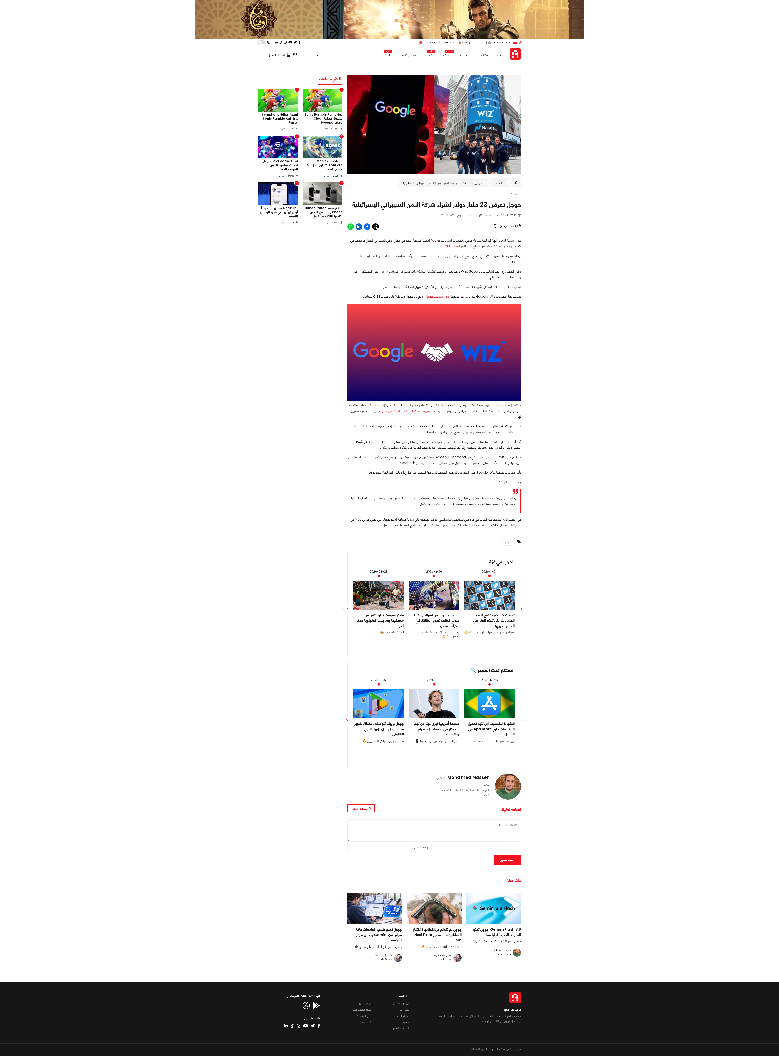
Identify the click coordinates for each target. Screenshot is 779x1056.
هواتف (405, 1022)
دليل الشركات (364, 1016)
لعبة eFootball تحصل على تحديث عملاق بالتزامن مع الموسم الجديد (280, 165)
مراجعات (465, 55)
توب (429, 54)
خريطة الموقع (401, 1016)
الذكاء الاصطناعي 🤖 (499, 42)
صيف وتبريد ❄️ (446, 42)
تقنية (514, 194)
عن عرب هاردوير (400, 1003)
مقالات (483, 55)
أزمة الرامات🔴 (427, 42)
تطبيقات (446, 54)
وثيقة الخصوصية (361, 1010)
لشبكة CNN (452, 246)
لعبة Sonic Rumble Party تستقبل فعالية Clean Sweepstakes (323, 119)
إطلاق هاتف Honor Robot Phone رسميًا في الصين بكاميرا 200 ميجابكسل (323, 212)
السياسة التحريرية (400, 1028)
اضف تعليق (507, 859)
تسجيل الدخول (276, 55)
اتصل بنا (404, 1010)
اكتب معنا (365, 1022)
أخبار (499, 55)
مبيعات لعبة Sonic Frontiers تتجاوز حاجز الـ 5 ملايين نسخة (324, 165)
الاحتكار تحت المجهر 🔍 (492, 670)
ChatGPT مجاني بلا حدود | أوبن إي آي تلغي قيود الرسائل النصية (279, 212)
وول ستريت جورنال (437, 296)
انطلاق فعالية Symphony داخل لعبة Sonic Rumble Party (280, 119)
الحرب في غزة (502, 561)
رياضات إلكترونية (408, 55)
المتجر (386, 54)
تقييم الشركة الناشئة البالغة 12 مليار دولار (404, 411)
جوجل (507, 542)
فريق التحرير (365, 1003)
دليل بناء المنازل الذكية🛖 (471, 42)
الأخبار (499, 183)
